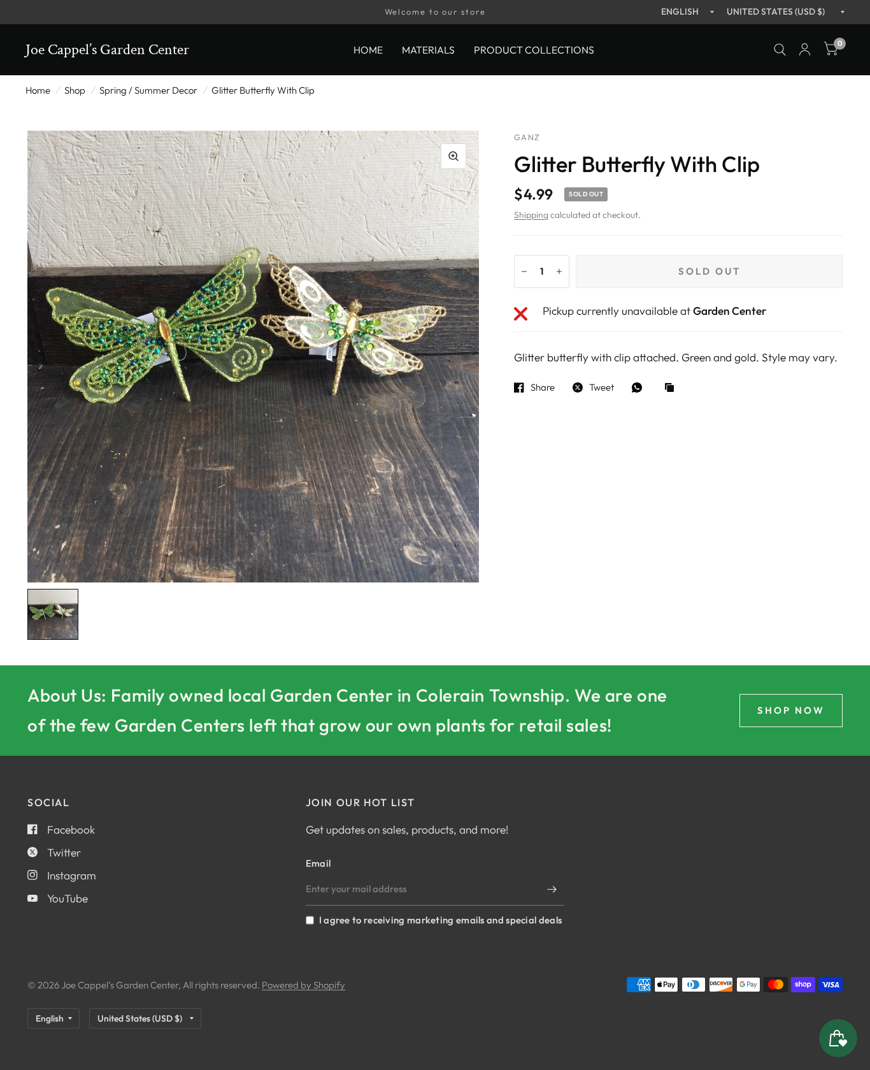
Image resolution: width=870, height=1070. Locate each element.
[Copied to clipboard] (672, 388)
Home (368, 49)
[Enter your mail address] (551, 889)
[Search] (779, 49)
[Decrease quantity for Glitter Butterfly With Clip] (524, 271)
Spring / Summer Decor (148, 90)
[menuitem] (368, 49)
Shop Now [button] (791, 710)
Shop (74, 90)
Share (543, 387)
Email (318, 863)
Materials (428, 49)
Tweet (601, 387)
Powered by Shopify (303, 985)
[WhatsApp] (640, 387)
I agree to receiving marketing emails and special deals (440, 920)
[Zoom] (453, 156)
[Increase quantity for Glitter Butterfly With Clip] (559, 271)
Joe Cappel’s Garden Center (107, 49)
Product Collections (534, 49)
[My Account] (804, 49)
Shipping (531, 215)
